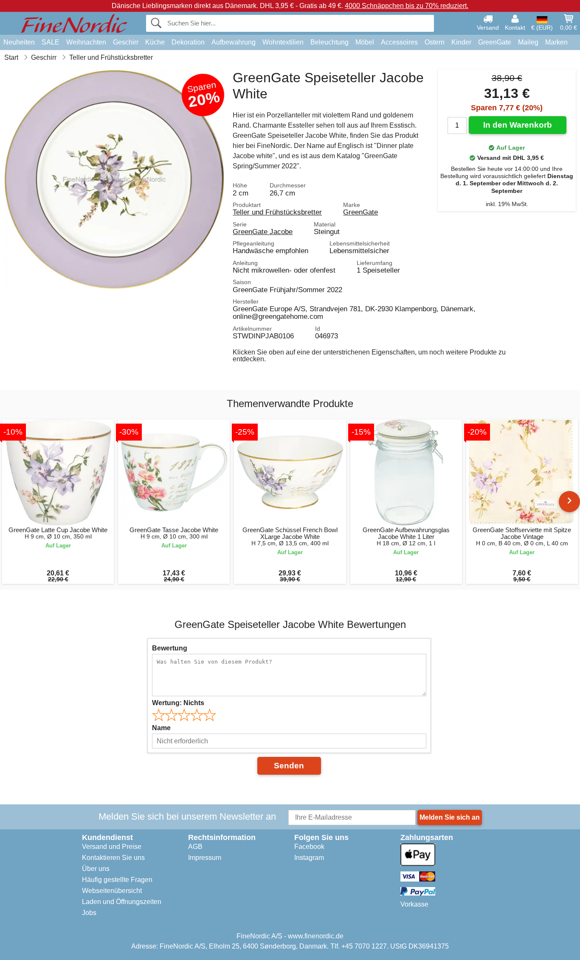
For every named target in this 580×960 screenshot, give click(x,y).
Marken (556, 42)
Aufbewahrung (233, 42)
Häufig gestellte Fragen (117, 879)
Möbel (364, 42)
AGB (195, 846)
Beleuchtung (329, 42)
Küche (155, 42)
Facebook (309, 846)
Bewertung (169, 648)
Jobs (89, 912)
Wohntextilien (283, 42)
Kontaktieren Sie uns (113, 857)
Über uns (96, 868)
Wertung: (178, 702)
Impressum (204, 857)
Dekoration (188, 42)
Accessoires (399, 42)
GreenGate (494, 42)
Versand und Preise (111, 846)
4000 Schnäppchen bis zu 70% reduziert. (406, 5)
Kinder (461, 42)
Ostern (435, 42)
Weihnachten (86, 42)
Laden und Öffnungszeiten (121, 901)
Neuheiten (19, 42)
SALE (50, 42)
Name (161, 727)
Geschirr (125, 42)
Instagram (309, 857)
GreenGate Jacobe (263, 231)
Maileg (528, 42)
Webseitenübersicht (112, 890)
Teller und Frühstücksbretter (277, 212)
